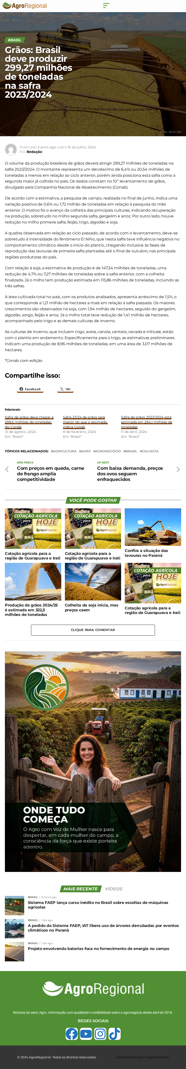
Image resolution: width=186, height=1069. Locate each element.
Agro (86, 451)
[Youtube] (86, 1034)
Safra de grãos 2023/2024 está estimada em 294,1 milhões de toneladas (146, 422)
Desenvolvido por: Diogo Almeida (142, 1057)
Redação (34, 152)
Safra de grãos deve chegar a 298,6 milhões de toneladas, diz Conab (29, 422)
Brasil (131, 451)
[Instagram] (100, 1034)
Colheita (150, 451)
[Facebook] (72, 1034)
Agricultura (65, 451)
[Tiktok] (114, 1034)
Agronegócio (108, 451)
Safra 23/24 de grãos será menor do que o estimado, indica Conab (85, 422)
